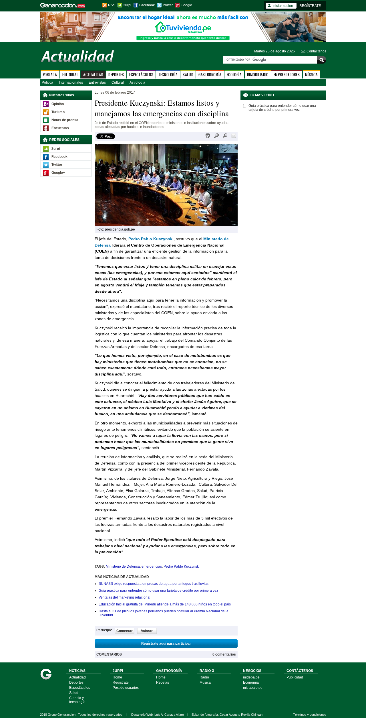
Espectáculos (79, 688)
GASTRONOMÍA (210, 74)
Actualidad (77, 677)
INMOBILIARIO (257, 74)
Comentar (124, 631)
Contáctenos (316, 51)
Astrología (137, 82)
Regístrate (121, 682)
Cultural (118, 82)
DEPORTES (116, 74)
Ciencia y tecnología (77, 700)
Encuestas (60, 128)
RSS (111, 5)
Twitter (168, 5)
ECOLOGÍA (234, 74)
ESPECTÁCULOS (141, 74)
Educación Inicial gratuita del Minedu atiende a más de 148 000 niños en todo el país (165, 604)
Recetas (162, 682)
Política (47, 82)
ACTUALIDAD (93, 74)
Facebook (147, 5)
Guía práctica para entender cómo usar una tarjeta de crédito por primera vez (158, 591)
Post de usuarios (126, 688)
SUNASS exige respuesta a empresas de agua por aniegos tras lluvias (153, 584)
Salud (73, 693)
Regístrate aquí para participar (166, 644)
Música (205, 682)
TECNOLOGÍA (168, 74)
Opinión (57, 104)
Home (117, 677)
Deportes (76, 682)
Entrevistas (97, 82)
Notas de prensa (64, 120)
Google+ (187, 5)
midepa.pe (251, 677)
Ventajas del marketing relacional (124, 597)
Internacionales (71, 82)
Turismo (58, 112)
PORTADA (50, 74)
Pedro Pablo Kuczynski (182, 566)
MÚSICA (311, 74)
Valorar (147, 631)
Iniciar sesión (282, 6)
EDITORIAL (70, 74)
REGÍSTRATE (310, 6)
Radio (204, 677)
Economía (251, 682)
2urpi (127, 5)
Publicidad (295, 677)
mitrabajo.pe (252, 688)
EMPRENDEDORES (287, 74)
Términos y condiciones (309, 714)
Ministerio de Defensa (123, 566)
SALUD (188, 74)
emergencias (152, 566)
